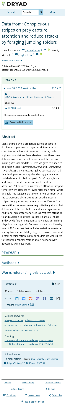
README (9, 253)
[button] (32, 88)
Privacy (7, 383)
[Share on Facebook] (44, 299)
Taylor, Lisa (26, 55)
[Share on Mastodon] (37, 299)
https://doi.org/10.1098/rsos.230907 (26, 363)
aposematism (11, 325)
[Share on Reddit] (30, 299)
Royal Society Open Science (44, 359)
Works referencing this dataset (27, 273)
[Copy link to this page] (58, 299)
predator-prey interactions (33, 325)
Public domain (22, 305)
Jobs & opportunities (34, 402)
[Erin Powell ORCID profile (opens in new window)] (49, 50)
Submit (11, 12)
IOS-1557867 (46, 340)
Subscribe (57, 395)
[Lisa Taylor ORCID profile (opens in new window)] (41, 54)
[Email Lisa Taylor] (37, 54)
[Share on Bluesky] (23, 299)
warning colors (12, 330)
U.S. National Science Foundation (21, 340)
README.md (14, 108)
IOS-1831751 (46, 344)
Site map (50, 389)
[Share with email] (51, 299)
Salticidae (53, 325)
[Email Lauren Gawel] (23, 50)
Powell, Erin (33, 50)
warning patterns (29, 330)
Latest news (34, 395)
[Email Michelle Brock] (16, 54)
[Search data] (41, 12)
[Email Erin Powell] (45, 50)
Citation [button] (9, 284)
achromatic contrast (35, 320)
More (53, 12)
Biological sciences (14, 320)
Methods (9, 263)
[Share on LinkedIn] (16, 299)
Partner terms (17, 389)
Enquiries (11, 395)
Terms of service (53, 383)
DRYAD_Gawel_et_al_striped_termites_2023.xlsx (29, 97)
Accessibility (28, 383)
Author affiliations (11, 61)
